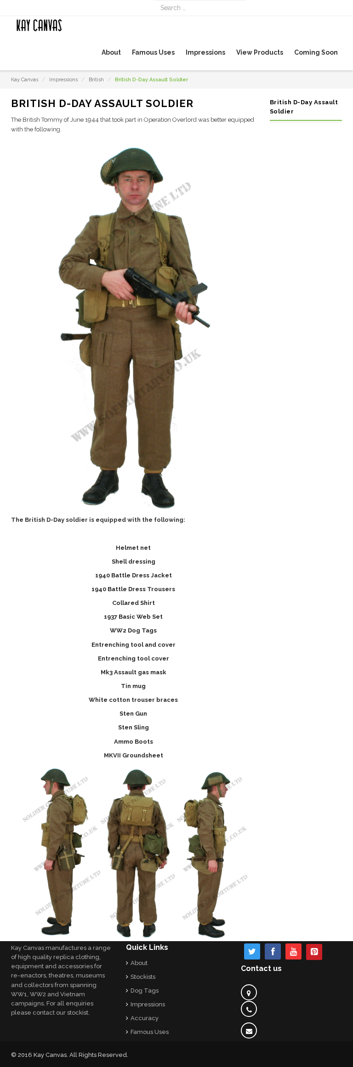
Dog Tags (145, 990)
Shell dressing (133, 561)
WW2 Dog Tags (133, 630)
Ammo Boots (133, 741)
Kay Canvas (24, 80)
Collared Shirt (133, 602)
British (96, 80)
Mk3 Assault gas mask (133, 672)
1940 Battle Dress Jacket (133, 575)
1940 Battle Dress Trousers (133, 589)
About (139, 963)
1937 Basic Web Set (133, 616)
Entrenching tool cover (133, 658)
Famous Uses (150, 1031)
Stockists (143, 976)
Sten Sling (133, 727)
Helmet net (133, 547)
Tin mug (133, 686)
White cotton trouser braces (133, 699)
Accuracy (145, 1018)
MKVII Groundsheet (133, 755)
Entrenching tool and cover (133, 644)
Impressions (63, 80)
